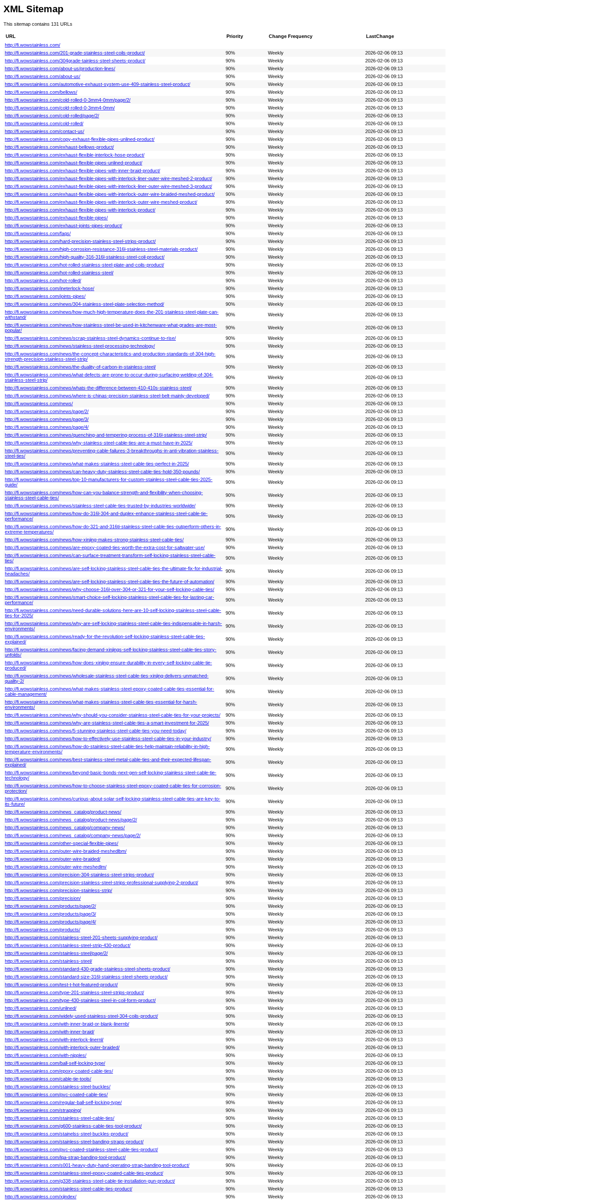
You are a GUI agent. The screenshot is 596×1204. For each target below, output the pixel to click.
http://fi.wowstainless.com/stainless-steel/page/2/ (56, 953)
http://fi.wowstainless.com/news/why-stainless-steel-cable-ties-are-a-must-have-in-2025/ (98, 442)
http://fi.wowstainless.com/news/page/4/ (47, 427)
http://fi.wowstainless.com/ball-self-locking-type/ (55, 1063)
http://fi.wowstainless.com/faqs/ (38, 233)
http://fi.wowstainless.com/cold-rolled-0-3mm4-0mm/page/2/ (67, 100)
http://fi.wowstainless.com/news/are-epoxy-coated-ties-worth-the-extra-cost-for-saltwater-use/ (105, 547)
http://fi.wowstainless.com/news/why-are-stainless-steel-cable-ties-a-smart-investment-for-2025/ (107, 722)
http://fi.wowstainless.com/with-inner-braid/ (49, 1031)
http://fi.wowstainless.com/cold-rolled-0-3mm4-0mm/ (60, 107)
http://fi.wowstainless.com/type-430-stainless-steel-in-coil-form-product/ (80, 1000)
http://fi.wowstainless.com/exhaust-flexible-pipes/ (56, 217)
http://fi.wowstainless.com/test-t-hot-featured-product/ (61, 984)
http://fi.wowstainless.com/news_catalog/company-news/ (65, 827)
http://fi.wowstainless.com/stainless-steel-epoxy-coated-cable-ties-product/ (84, 1173)
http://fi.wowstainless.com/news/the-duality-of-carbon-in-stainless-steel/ (80, 366)
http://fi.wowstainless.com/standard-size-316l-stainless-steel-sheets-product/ (86, 976)
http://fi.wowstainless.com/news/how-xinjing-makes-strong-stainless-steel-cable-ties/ (94, 539)
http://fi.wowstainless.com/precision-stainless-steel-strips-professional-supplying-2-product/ (101, 882)
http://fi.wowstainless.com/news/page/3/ (47, 419)
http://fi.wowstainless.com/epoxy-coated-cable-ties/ (59, 1071)
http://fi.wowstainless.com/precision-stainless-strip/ (58, 890)
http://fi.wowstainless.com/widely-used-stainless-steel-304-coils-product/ (81, 1016)
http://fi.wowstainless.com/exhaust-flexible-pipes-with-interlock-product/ (80, 209)
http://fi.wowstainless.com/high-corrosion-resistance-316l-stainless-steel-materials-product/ (101, 249)
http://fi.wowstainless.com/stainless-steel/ (48, 961)
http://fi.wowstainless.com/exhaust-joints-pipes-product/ (63, 225)
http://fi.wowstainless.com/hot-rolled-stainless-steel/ (59, 272)
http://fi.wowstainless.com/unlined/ (40, 1008)
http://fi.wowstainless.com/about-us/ (42, 76)
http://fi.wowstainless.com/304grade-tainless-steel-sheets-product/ (75, 60)
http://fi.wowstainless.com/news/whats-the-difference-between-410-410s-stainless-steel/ (98, 387)
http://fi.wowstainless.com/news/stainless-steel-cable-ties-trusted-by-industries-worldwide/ (100, 505)
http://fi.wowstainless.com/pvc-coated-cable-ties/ (56, 1094)
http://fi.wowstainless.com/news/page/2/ (47, 411)
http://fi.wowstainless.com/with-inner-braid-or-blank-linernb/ (67, 1023)
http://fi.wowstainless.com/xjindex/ (40, 1196)
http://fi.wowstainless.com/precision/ (43, 898)
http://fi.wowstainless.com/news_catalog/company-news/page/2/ (72, 835)
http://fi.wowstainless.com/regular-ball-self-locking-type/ (63, 1102)
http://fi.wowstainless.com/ (32, 45)
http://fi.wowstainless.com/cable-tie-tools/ (48, 1078)
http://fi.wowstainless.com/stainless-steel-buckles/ (57, 1086)
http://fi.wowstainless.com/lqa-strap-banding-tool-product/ (65, 1157)
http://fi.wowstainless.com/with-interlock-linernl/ (54, 1039)
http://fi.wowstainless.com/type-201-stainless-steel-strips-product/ (74, 992)
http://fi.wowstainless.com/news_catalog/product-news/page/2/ (71, 819)
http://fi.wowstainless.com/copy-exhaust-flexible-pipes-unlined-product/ (79, 139)
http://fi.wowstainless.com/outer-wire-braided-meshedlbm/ (66, 851)
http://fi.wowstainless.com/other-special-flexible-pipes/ (61, 843)
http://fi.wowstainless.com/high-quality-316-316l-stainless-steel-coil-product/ (84, 257)
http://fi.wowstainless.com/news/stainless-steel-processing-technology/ (80, 346)
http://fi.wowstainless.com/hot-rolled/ (43, 280)
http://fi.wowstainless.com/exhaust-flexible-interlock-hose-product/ (74, 154)
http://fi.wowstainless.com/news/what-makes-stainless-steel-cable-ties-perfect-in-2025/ (97, 463)
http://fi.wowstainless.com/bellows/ (41, 92)
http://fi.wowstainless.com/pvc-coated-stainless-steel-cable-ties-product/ (81, 1149)
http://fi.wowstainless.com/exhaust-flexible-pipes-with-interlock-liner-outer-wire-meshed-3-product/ (108, 186)
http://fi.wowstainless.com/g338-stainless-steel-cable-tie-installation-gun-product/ (90, 1180)
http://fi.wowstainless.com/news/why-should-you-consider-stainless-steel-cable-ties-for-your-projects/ (112, 715)
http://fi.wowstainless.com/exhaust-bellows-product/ (59, 147)
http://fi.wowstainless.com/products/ (42, 929)
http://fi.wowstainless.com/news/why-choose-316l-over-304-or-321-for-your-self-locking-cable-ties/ (109, 589)
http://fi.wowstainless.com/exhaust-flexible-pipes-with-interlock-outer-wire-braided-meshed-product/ (110, 194)
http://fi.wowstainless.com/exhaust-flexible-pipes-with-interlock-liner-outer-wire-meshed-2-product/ (108, 178)
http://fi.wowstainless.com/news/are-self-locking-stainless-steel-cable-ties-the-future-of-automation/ (109, 581)
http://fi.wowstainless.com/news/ (39, 403)
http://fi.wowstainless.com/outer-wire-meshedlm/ (55, 866)
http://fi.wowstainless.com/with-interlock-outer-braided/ (62, 1047)
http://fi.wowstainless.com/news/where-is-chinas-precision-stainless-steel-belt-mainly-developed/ (107, 395)
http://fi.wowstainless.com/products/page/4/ (50, 921)
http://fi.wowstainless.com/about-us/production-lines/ (60, 68)
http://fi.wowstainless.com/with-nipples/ (45, 1055)
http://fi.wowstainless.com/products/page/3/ (50, 914)
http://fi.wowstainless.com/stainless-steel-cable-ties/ (59, 1118)
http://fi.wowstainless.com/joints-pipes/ (45, 296)
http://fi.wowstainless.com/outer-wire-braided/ (52, 859)
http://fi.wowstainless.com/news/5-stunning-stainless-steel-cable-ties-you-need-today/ (95, 730)
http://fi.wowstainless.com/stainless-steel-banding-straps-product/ (74, 1141)
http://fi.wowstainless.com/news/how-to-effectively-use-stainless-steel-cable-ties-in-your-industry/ (108, 738)
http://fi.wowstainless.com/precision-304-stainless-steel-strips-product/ (79, 874)
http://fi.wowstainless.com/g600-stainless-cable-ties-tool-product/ (73, 1126)
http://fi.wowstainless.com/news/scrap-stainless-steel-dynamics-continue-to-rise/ (90, 338)
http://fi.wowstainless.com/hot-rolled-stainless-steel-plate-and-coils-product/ (84, 264)
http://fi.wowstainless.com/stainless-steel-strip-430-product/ (67, 945)
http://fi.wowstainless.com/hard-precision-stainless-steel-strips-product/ (80, 241)
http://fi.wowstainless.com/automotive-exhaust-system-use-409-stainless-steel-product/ (97, 84)
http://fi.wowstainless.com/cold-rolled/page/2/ (52, 115)
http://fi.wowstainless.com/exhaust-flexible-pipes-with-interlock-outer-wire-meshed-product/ (101, 202)
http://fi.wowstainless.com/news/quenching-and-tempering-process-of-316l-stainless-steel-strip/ (106, 435)
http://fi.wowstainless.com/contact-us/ (44, 131)
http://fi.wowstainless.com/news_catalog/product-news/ (63, 811)
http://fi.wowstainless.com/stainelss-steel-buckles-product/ (66, 1133)
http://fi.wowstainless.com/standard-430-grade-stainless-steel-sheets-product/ (87, 968)
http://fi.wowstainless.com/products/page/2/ (50, 906)
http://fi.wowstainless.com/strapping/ (43, 1110)
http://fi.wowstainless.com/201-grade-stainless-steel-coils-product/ (75, 52)
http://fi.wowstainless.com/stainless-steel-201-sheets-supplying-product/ (81, 937)
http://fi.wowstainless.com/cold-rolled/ (44, 123)
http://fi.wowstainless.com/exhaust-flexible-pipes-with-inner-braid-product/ (82, 170)
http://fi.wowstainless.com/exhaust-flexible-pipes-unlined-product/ (73, 162)
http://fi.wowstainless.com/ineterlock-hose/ (49, 288)
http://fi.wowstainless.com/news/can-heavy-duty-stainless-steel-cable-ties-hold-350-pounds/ (102, 471)
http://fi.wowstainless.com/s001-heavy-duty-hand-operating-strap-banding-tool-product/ (97, 1165)
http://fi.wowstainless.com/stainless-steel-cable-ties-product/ (68, 1188)
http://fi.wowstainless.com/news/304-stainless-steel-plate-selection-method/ (84, 304)
